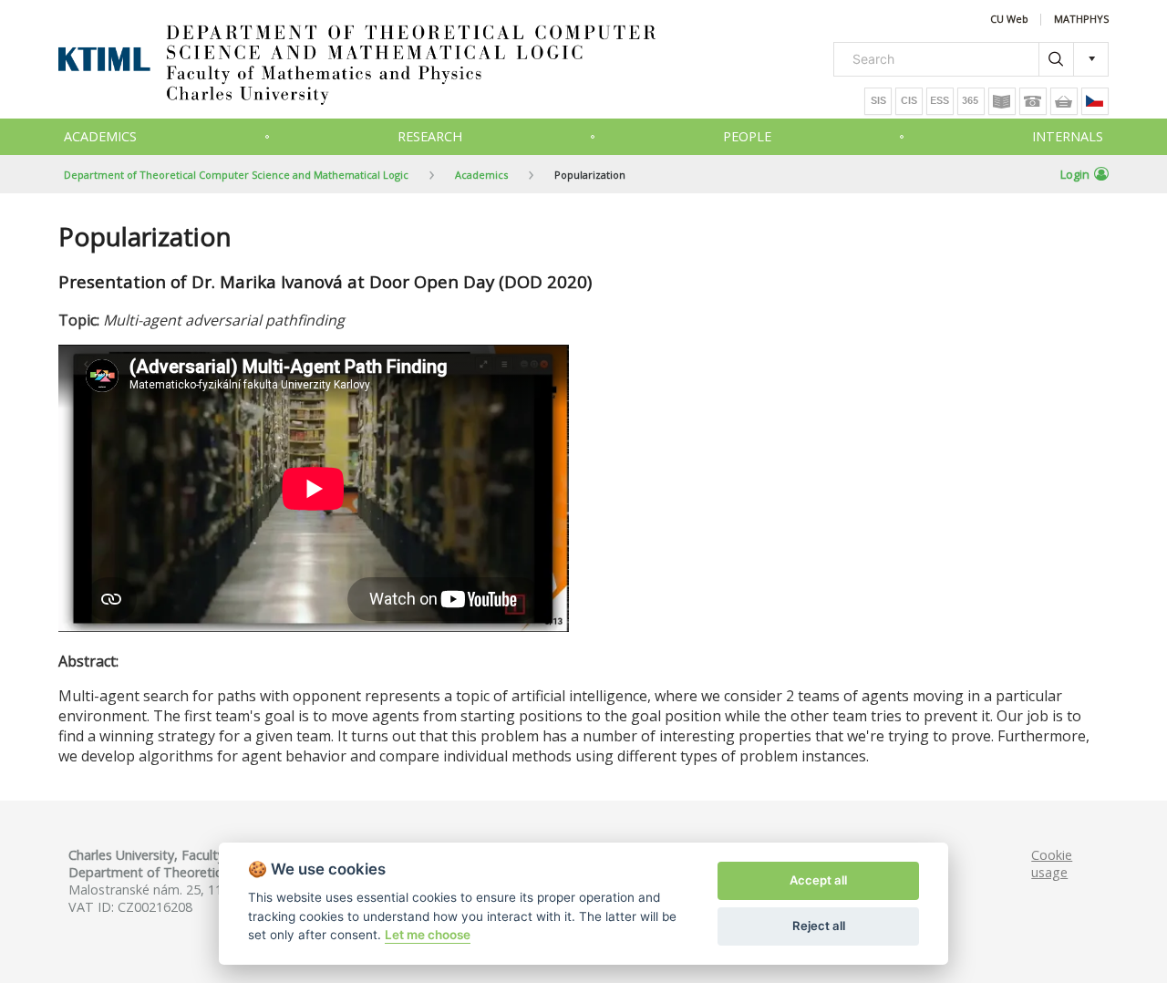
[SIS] (878, 101)
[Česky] (1095, 101)
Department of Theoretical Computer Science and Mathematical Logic (236, 174)
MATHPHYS (1081, 20)
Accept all (818, 880)
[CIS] (909, 101)
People (747, 136)
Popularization (589, 174)
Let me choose (427, 934)
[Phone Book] (1033, 101)
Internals (1067, 136)
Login (1075, 174)
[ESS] (940, 101)
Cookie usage (1051, 863)
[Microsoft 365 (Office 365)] (971, 101)
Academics (100, 136)
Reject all (818, 925)
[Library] (1002, 101)
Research (430, 136)
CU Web (1009, 20)
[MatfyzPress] (1064, 101)
